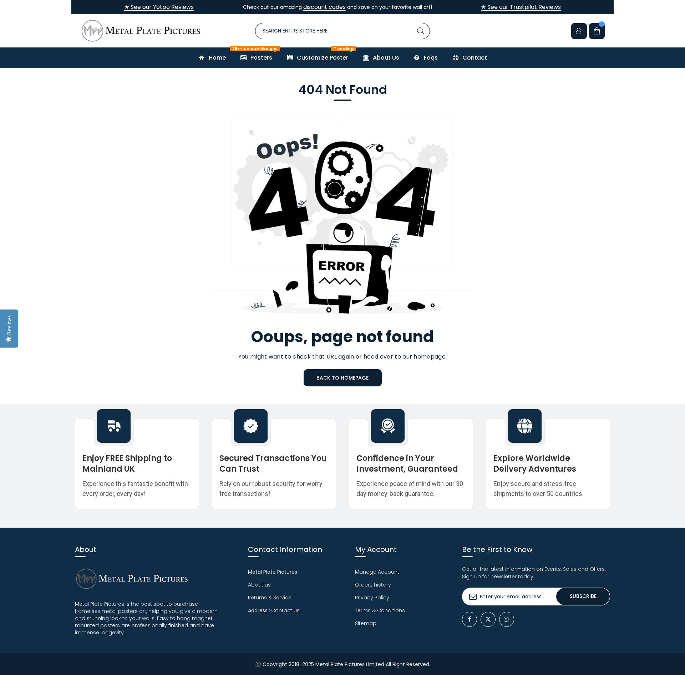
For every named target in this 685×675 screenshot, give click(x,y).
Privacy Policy (372, 597)
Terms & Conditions (380, 610)
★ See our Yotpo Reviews (159, 7)
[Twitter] (488, 619)
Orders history (373, 584)
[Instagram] (506, 619)
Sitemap (365, 623)
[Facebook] (469, 619)
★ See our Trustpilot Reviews (521, 7)
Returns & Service (269, 597)
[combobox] (342, 31)
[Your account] (579, 31)
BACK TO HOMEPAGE (342, 377)
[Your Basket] (597, 31)
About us (259, 584)
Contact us (285, 610)
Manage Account (377, 571)
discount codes (324, 7)
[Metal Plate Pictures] (141, 31)
